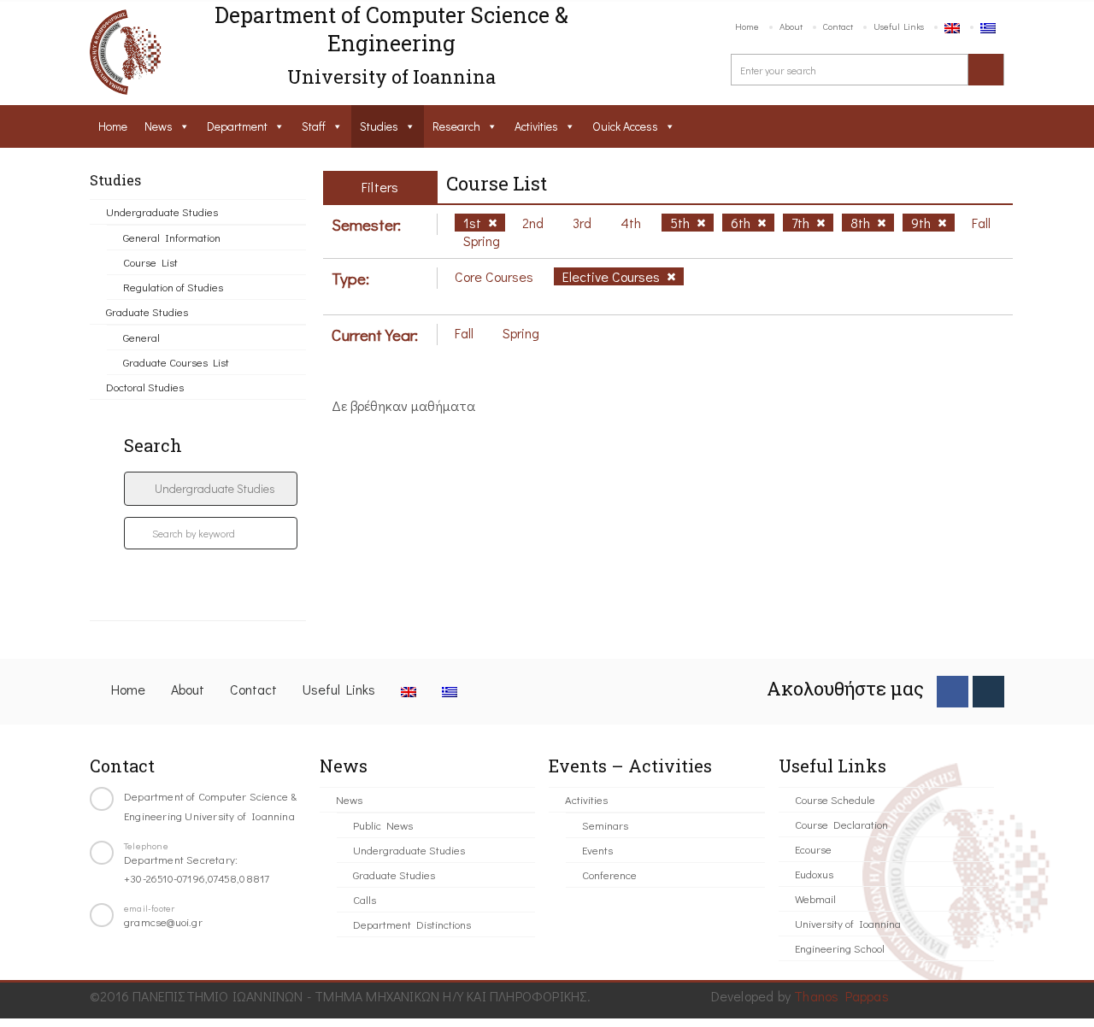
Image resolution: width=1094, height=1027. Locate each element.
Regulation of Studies (173, 286)
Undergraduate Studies (162, 211)
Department (237, 126)
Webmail (815, 898)
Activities (536, 126)
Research (456, 126)
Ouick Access (625, 126)
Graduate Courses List (176, 362)
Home (747, 26)
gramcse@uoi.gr (163, 921)
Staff (314, 126)
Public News (383, 825)
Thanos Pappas (841, 996)
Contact (838, 26)
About (791, 26)
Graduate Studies (147, 311)
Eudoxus (814, 873)
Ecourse (813, 849)
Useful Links (898, 26)
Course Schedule (835, 799)
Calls (364, 899)
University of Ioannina (848, 923)
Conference (609, 874)
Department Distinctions (412, 924)
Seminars (605, 825)
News (158, 126)
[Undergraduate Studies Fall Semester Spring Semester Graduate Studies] (210, 489)
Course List (150, 262)
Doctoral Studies (145, 386)
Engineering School (840, 948)
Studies (379, 126)
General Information (172, 237)
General (141, 337)
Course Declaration (841, 824)
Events (597, 849)
